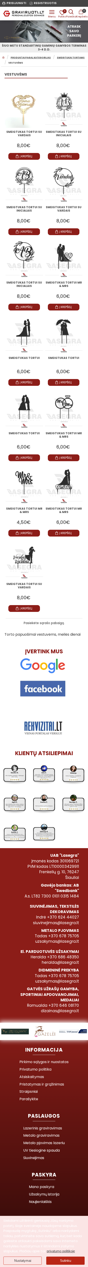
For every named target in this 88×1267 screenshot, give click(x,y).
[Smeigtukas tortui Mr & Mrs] (63, 259)
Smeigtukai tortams (71, 57)
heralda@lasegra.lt (60, 962)
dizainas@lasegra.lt (60, 1011)
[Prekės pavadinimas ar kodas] (71, 13)
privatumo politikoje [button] (61, 1251)
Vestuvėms (15, 62)
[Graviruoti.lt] (52, 13)
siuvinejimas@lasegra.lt (56, 923)
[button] (24, 156)
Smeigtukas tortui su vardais (24, 133)
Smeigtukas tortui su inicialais (63, 133)
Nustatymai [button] (22, 1260)
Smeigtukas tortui (24, 358)
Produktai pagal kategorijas (31, 57)
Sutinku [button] (65, 1260)
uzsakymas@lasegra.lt (57, 941)
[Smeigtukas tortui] (24, 334)
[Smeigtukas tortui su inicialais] (63, 108)
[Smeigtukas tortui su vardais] (24, 108)
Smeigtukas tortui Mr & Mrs (64, 284)
